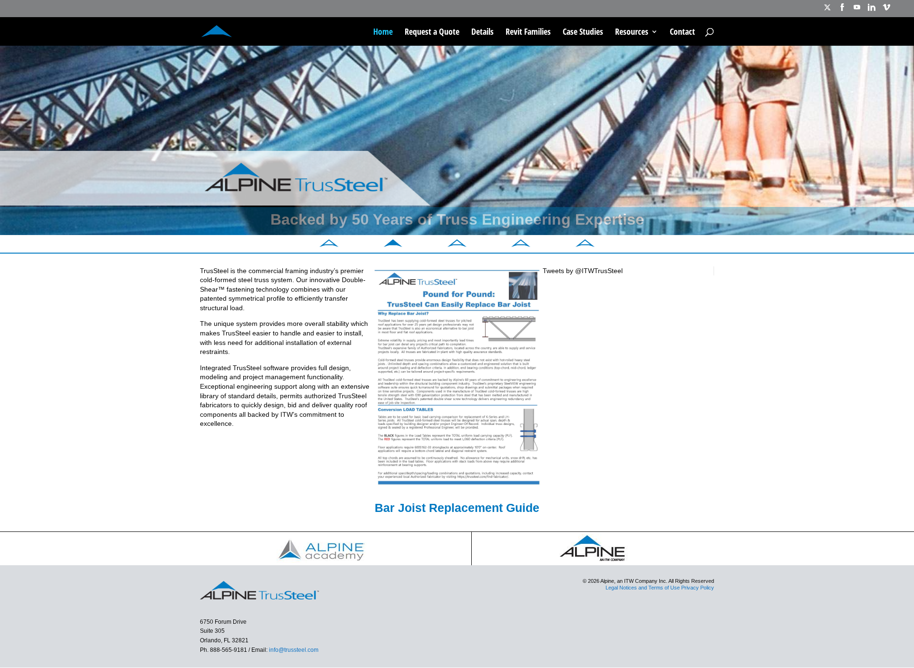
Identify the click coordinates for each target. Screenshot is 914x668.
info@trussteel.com (293, 650)
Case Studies (583, 32)
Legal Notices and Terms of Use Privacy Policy (660, 587)
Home (383, 32)
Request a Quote (432, 32)
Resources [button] (631, 32)
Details (482, 32)
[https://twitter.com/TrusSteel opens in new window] (827, 10)
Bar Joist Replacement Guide (457, 507)
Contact (682, 32)
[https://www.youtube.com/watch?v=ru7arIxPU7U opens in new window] (857, 10)
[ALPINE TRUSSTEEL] (216, 30)
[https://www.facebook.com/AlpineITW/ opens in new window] (842, 10)
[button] (328, 244)
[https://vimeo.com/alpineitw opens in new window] (886, 10)
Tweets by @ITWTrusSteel (583, 271)
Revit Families (528, 32)
